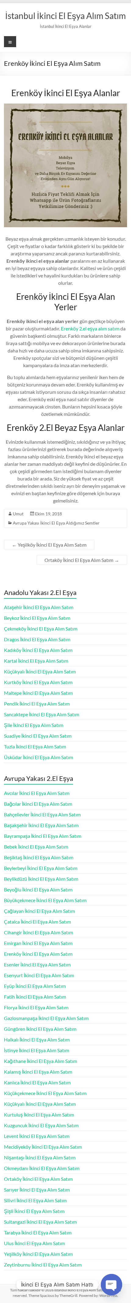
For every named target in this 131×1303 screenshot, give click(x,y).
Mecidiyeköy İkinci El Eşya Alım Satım (43, 1147)
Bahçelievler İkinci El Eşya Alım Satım (42, 814)
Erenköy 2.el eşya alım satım (90, 328)
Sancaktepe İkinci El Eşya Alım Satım (41, 714)
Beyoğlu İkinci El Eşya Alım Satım (38, 889)
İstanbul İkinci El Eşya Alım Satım (65, 15)
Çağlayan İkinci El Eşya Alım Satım (39, 911)
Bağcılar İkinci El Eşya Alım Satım (38, 804)
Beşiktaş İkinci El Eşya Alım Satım (38, 857)
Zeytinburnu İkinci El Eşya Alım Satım (43, 1264)
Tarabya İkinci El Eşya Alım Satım (38, 1232)
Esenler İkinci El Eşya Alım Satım (37, 964)
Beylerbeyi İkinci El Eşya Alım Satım (40, 868)
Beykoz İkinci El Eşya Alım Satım (37, 618)
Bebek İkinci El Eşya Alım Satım (36, 846)
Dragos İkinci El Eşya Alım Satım (37, 639)
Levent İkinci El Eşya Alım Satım (36, 1136)
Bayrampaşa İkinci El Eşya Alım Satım (42, 836)
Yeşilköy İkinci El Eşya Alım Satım (49, 545)
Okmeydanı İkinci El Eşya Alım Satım (42, 1168)
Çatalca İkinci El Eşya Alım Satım (37, 922)
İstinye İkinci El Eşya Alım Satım (36, 1050)
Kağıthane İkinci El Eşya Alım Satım (40, 1061)
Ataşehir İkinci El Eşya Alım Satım (38, 607)
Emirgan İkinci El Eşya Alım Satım (38, 943)
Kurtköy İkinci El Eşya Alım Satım (38, 682)
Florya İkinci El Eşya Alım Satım (36, 1007)
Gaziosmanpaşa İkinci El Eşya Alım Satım (46, 1018)
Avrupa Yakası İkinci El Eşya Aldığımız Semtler (56, 522)
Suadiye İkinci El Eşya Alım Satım (38, 736)
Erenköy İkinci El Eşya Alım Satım (38, 954)
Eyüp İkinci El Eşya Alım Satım (35, 986)
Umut (18, 513)
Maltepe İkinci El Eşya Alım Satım (38, 693)
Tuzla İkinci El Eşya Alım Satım (35, 746)
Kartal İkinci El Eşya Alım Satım (36, 661)
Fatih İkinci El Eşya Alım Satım (35, 997)
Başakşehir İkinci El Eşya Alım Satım (41, 825)
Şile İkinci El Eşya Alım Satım (33, 725)
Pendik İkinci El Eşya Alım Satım (37, 703)
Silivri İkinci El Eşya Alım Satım (35, 1200)
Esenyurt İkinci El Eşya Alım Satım (39, 975)
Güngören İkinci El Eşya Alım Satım (40, 1029)
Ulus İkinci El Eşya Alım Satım (34, 1243)
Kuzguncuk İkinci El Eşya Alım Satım (41, 1125)
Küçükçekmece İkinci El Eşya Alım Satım (45, 1093)
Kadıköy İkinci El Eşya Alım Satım (38, 650)
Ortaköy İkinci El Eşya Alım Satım (81, 560)
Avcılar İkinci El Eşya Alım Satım (36, 793)
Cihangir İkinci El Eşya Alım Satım (38, 932)
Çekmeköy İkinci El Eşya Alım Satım (40, 628)
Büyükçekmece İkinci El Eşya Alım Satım (45, 900)
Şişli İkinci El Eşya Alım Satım (34, 1211)
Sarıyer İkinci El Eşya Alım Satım (37, 1189)
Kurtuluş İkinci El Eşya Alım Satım (39, 1114)
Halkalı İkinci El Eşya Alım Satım (37, 1039)
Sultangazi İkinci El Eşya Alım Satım (40, 1222)
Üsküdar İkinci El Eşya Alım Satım (38, 757)
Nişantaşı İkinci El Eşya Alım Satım (40, 1157)
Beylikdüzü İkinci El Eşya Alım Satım (41, 879)
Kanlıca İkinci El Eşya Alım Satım (37, 1082)
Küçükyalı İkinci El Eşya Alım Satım (40, 671)
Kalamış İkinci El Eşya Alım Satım (38, 1072)
